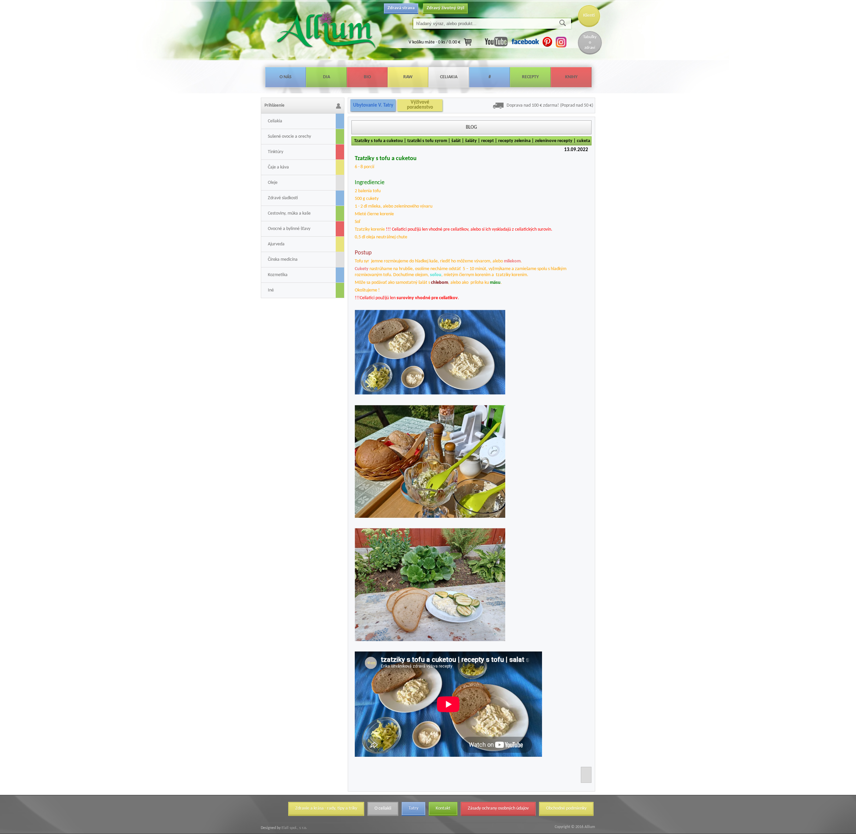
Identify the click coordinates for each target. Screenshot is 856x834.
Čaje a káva (278, 167)
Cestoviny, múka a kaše (289, 213)
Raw (408, 77)
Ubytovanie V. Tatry (373, 105)
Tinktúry (275, 151)
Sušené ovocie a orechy (289, 136)
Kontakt (443, 808)
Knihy (571, 77)
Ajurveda (276, 244)
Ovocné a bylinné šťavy (289, 228)
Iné (271, 290)
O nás (286, 77)
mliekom (512, 261)
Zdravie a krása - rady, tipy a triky (326, 808)
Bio (367, 77)
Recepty (530, 77)
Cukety (361, 268)
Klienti (589, 15)
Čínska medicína (283, 259)
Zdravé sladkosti (283, 198)
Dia (326, 77)
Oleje (273, 182)
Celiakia (448, 77)
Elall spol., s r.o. (294, 828)
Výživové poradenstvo (420, 105)
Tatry (413, 808)
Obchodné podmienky (566, 808)
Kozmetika (278, 274)
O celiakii (382, 808)
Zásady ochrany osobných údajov (498, 808)
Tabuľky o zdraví (590, 42)
